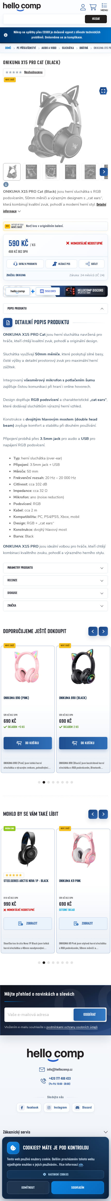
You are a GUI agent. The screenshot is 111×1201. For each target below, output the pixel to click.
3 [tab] (48, 782)
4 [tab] (53, 782)
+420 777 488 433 (60, 1078)
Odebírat (89, 1015)
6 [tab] (62, 782)
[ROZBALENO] (28, 850)
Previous (93, 631)
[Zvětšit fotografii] (103, 91)
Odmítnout (28, 1187)
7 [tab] (67, 782)
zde (81, 1164)
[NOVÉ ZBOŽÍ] (28, 667)
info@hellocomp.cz (59, 1069)
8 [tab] (71, 782)
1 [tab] (39, 782)
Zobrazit (31, 923)
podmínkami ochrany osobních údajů (72, 1027)
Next (103, 631)
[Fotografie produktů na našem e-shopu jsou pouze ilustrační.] (6, 184)
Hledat (96, 19)
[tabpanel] (28, 708)
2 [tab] (44, 782)
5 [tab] (58, 782)
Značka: (16, 275)
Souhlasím (77, 1187)
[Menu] (104, 7)
